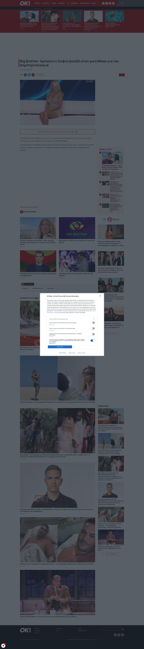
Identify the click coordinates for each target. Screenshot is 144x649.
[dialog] (72, 324)
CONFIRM (60, 347)
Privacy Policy (81, 352)
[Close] (100, 296)
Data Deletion (62, 352)
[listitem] (72, 319)
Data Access (72, 352)
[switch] (92, 323)
